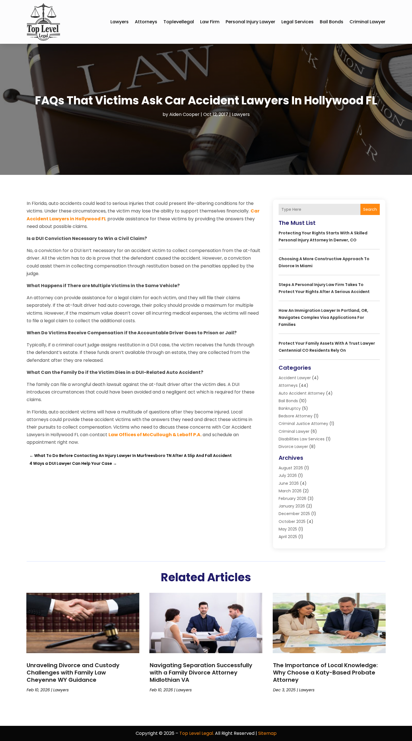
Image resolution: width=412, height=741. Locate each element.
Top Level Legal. (196, 733)
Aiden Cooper (184, 114)
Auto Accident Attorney (302, 393)
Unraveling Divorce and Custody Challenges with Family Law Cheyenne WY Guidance (73, 672)
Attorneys (146, 22)
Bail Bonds (331, 22)
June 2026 (289, 483)
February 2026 (292, 498)
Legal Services (297, 22)
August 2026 (291, 468)
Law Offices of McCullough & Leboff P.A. (155, 434)
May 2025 (288, 529)
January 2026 (292, 506)
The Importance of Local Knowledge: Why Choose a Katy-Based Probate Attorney (325, 672)
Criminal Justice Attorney (303, 423)
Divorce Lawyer (293, 446)
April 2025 (288, 536)
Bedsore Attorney (296, 416)
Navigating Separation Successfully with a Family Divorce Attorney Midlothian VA (201, 672)
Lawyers (119, 22)
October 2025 (292, 521)
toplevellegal (178, 22)
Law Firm (209, 22)
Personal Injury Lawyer (250, 22)
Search (370, 209)
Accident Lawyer (295, 378)
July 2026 (288, 475)
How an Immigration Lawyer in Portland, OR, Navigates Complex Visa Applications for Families (323, 317)
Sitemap (267, 733)
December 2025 (294, 513)
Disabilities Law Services (302, 439)
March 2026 (290, 491)
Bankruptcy (290, 408)
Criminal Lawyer (367, 22)
